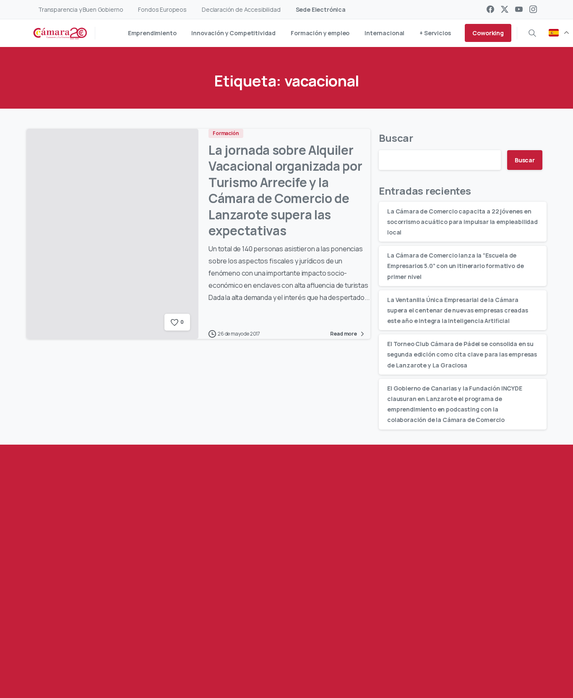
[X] (504, 9)
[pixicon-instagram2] (128, 655)
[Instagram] (533, 9)
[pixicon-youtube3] (111, 655)
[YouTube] (519, 9)
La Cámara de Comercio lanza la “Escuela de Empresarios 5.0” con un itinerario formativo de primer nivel (455, 265)
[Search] (532, 33)
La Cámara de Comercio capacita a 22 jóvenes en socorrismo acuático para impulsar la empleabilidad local (462, 221)
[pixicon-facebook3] (78, 655)
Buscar (396, 138)
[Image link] (477, 608)
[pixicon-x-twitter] (94, 655)
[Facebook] (490, 9)
